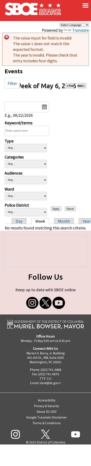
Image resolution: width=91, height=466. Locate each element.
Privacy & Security (46, 406)
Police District (17, 205)
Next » (80, 85)
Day (19, 221)
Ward (9, 189)
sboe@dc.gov (49, 383)
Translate (80, 30)
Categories (14, 157)
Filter (12, 83)
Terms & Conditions (46, 423)
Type (9, 141)
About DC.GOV (47, 411)
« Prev (70, 85)
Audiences (13, 173)
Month (64, 221)
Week (40, 221)
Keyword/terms (18, 122)
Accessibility (46, 400)
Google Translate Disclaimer (46, 417)
